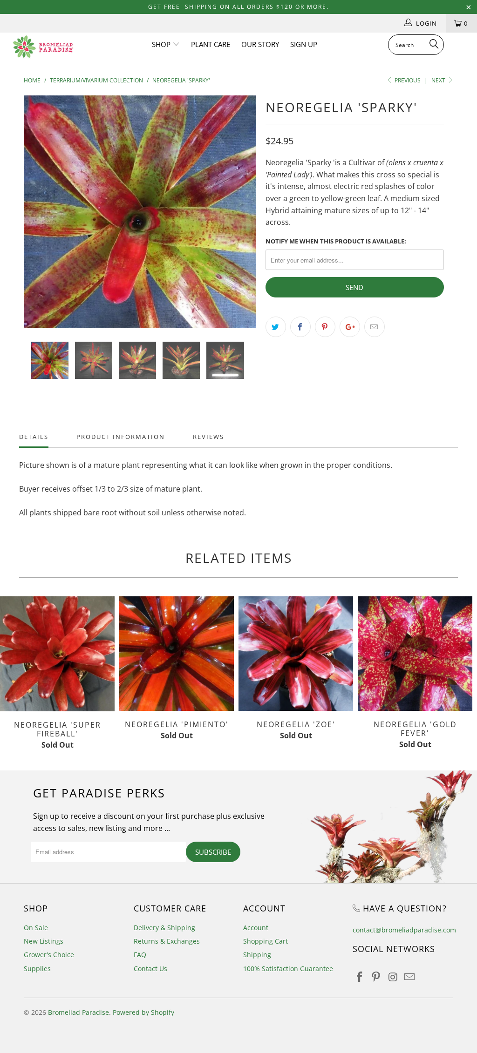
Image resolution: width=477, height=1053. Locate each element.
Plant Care (210, 44)
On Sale (36, 927)
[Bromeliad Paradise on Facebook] (360, 977)
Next (439, 80)
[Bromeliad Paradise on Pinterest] (376, 977)
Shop (162, 44)
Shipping (257, 954)
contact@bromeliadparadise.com (404, 929)
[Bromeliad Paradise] (42, 47)
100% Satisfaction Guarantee (288, 968)
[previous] (36, 218)
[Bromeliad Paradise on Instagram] (393, 977)
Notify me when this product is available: (336, 241)
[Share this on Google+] (350, 327)
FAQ (140, 954)
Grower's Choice (49, 954)
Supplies (37, 968)
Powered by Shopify (143, 1012)
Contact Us (150, 968)
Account (255, 927)
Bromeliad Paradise (78, 1012)
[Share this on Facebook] (300, 327)
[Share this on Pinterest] (325, 327)
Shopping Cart (265, 941)
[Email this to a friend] (374, 327)
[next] (244, 218)
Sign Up (303, 44)
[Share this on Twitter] (276, 327)
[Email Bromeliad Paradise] (409, 977)
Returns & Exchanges (167, 941)
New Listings (43, 941)
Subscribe (213, 852)
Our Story (260, 44)
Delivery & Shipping (164, 927)
